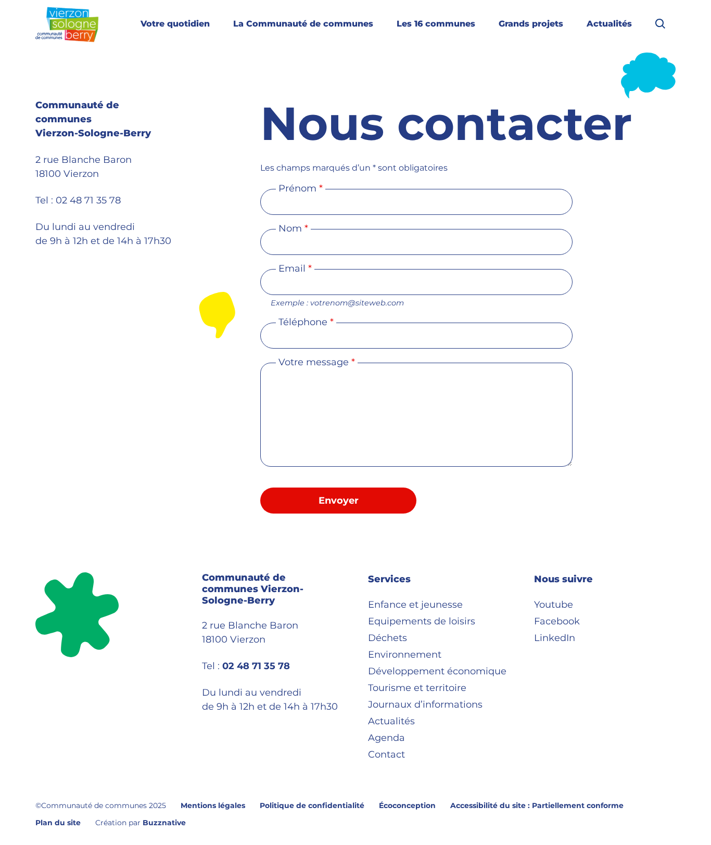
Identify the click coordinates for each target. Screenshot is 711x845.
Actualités (609, 24)
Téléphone (306, 322)
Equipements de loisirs (421, 621)
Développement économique (437, 671)
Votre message (316, 362)
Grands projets (531, 24)
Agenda (386, 738)
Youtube (553, 604)
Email (295, 268)
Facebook (557, 621)
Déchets (387, 638)
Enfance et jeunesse (415, 604)
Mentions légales (213, 805)
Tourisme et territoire (417, 688)
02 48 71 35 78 (88, 200)
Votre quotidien (175, 24)
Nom (293, 228)
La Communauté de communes (303, 24)
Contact (386, 754)
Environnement (404, 654)
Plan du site (58, 822)
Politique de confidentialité (312, 805)
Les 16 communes (436, 24)
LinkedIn (554, 638)
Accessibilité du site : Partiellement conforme (537, 805)
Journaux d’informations (425, 704)
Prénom (300, 188)
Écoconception (407, 805)
